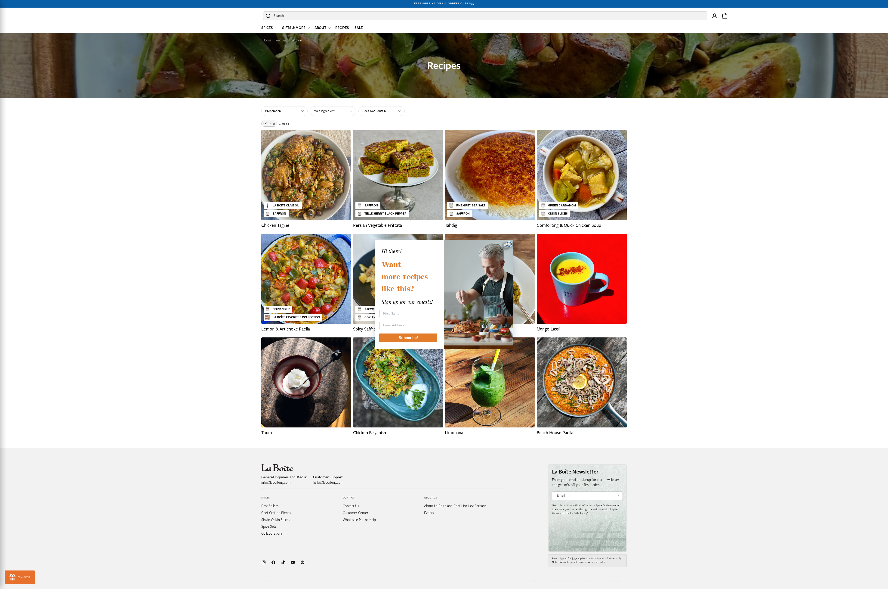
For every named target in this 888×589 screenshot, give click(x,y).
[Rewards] (20, 577)
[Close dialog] (509, 244)
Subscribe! (408, 338)
